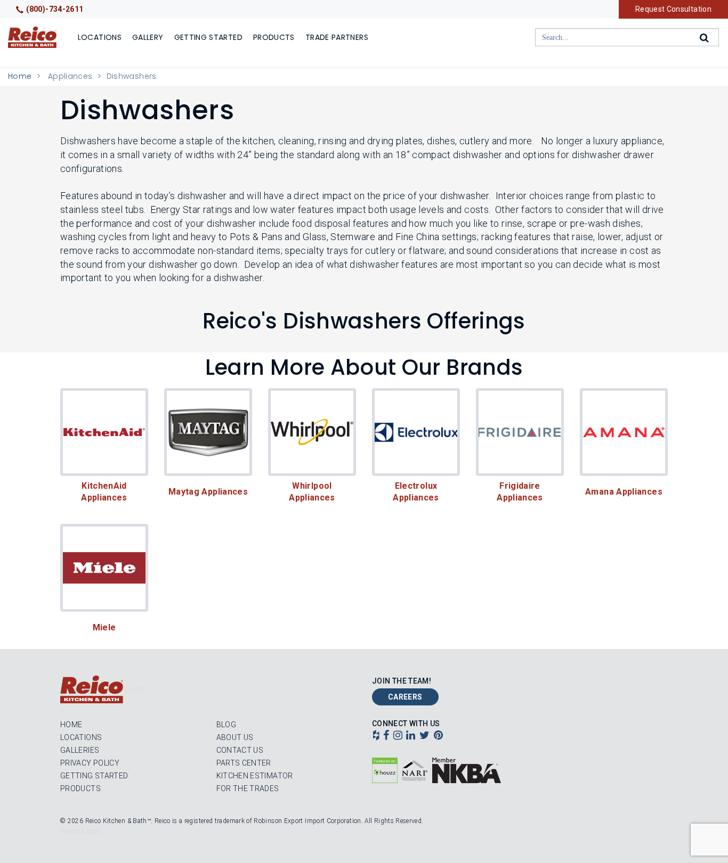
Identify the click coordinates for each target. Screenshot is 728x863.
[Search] (705, 38)
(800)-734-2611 (54, 9)
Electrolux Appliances (416, 492)
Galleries (79, 750)
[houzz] (376, 736)
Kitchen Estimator (254, 775)
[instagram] (397, 736)
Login (134, 689)
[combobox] (627, 37)
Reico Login (81, 831)
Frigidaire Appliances (520, 492)
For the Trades (247, 788)
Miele (104, 627)
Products (274, 37)
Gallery (148, 37)
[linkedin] (410, 736)
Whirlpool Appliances (312, 492)
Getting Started (208, 37)
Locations (100, 37)
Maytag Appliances (208, 492)
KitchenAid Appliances (105, 492)
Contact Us (240, 750)
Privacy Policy (89, 763)
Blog (226, 724)
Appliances (70, 76)
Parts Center (243, 763)
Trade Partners (336, 37)
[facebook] (386, 736)
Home (19, 76)
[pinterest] (438, 736)
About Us (235, 737)
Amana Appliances (623, 492)
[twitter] (424, 736)
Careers (405, 697)
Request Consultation (673, 9)
